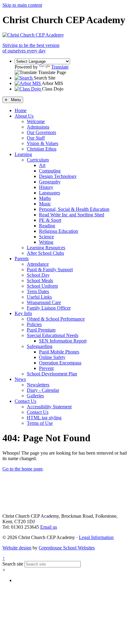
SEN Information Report (63, 340)
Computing (50, 170)
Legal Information (96, 537)
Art (42, 165)
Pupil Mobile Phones (59, 351)
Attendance (38, 264)
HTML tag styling (44, 417)
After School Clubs (45, 253)
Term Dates (38, 291)
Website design (16, 547)
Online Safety (52, 357)
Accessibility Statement (49, 406)
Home (21, 110)
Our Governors (41, 132)
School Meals (40, 280)
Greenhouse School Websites (67, 547)
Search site (12, 563)
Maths (45, 198)
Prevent (46, 368)
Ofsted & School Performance (56, 318)
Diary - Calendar (43, 390)
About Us (24, 116)
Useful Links (39, 297)
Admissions (38, 127)
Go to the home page (22, 468)
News (20, 379)
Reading (47, 225)
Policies (34, 324)
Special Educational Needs (52, 335)
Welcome (36, 121)
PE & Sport (50, 220)
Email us (48, 527)
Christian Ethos (41, 148)
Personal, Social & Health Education (74, 209)
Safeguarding (39, 346)
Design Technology (58, 176)
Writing (46, 242)
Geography (50, 181)
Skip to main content (22, 5)
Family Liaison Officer (49, 307)
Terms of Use (40, 423)
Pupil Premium (41, 329)
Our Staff (36, 137)
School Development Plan (52, 373)
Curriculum (38, 159)
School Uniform (42, 286)
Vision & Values (42, 143)
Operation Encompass (60, 362)
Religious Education (58, 231)
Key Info (23, 313)
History (46, 187)
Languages (49, 192)
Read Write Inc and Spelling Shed (71, 214)
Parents (22, 258)
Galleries (35, 395)
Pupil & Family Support (50, 269)
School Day (38, 275)
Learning (23, 154)
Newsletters (38, 384)
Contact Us (25, 401)
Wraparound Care (44, 302)
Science (46, 236)
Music (45, 203)
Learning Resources (46, 247)
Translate (60, 66)
